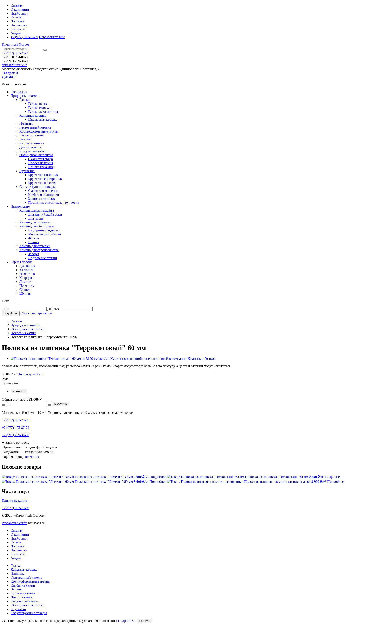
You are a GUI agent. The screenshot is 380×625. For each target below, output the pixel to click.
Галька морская (39, 107)
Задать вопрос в (17, 442)
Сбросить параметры (36, 313)
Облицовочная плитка (36, 155)
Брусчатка (27, 171)
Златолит (26, 270)
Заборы (33, 254)
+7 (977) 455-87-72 (15, 427)
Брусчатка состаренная (45, 179)
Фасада (33, 238)
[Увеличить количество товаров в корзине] (49, 405)
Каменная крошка (32, 115)
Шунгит (25, 293)
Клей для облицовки (43, 194)
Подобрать (11, 313)
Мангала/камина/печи (44, 234)
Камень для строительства (39, 250)
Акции (16, 33)
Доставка (17, 21)
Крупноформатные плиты (38, 131)
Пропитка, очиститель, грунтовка (53, 202)
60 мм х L (18, 391)
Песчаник (26, 285)
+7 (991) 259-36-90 (15, 435)
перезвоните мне (14, 65)
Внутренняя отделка (43, 230)
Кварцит (25, 278)
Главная (16, 5)
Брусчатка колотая (42, 183)
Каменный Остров (16, 44)
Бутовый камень (31, 143)
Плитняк (26, 123)
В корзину (60, 404)
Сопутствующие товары (37, 187)
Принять (144, 621)
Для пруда (35, 218)
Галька (24, 100)
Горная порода (21, 262)
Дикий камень (30, 147)
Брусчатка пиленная (43, 175)
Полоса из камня (40, 163)
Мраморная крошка (42, 119)
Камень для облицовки (36, 226)
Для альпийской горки (45, 214)
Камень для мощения (35, 222)
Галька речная (38, 103)
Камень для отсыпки (34, 246)
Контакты (18, 29)
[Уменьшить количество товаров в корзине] (3, 405)
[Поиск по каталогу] (45, 50)
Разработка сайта (14, 523)
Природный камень (25, 96)
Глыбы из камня (31, 135)
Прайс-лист (19, 13)
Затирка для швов (41, 198)
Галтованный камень (35, 127)
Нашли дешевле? (30, 374)
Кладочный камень (33, 151)
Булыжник (27, 266)
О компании (20, 9)
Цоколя (33, 242)
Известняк (27, 274)
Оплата (16, 17)
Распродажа (19, 92)
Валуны (25, 139)
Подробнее (126, 621)
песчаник (32, 457)
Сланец (25, 289)
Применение (20, 206)
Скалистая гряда (40, 159)
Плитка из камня (40, 167)
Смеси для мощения (43, 191)
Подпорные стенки (42, 258)
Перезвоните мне (52, 37)
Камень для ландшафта (36, 210)
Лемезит (25, 281)
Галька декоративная (43, 111)
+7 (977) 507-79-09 (24, 37)
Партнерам (19, 25)
